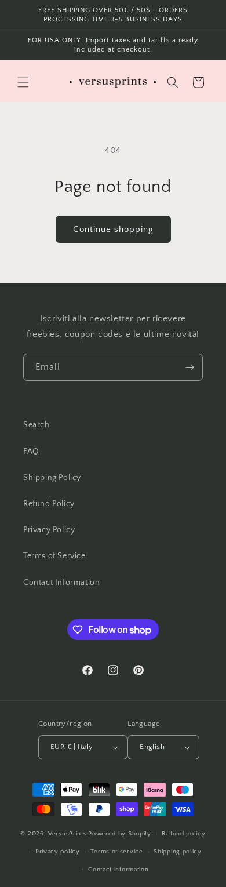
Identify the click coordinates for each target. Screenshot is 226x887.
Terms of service (116, 851)
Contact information (118, 869)
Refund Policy (49, 503)
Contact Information (61, 582)
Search (36, 425)
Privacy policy (57, 851)
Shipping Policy (52, 477)
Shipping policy (178, 851)
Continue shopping (113, 229)
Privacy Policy (49, 530)
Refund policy (183, 833)
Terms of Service (54, 556)
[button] (23, 82)
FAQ (31, 451)
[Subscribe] (189, 367)
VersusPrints (67, 833)
